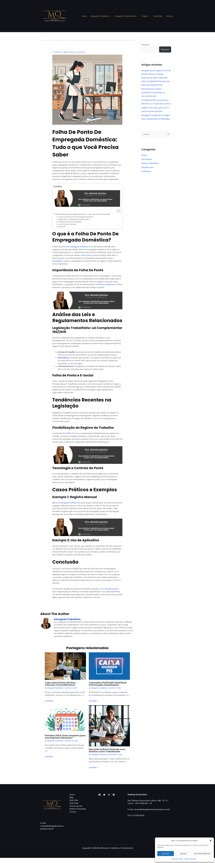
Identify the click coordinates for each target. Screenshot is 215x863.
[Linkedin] (114, 795)
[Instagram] (109, 795)
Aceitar (165, 853)
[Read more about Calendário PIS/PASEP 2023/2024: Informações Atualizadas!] (109, 666)
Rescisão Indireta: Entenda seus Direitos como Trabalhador (107, 750)
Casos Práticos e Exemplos (67, 224)
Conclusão (62, 227)
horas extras (86, 255)
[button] (210, 840)
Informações (146, 159)
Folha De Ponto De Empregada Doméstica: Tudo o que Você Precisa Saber (82, 214)
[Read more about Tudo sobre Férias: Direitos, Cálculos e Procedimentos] (65, 666)
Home (72, 794)
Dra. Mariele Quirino (110, 589)
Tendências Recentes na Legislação (70, 222)
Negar (183, 853)
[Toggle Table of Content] (117, 211)
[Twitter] (104, 795)
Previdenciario (147, 167)
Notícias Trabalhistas (150, 163)
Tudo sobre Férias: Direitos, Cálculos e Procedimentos (60, 683)
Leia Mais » (49, 701)
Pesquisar (145, 44)
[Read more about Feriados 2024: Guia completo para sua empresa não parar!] (65, 718)
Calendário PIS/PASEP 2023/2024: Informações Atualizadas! (108, 683)
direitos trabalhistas (106, 284)
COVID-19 (69, 433)
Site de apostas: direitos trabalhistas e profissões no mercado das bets (153, 92)
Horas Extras (63, 358)
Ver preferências (202, 853)
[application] (110, 16)
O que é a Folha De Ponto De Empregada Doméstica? (76, 217)
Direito (144, 155)
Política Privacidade (190, 859)
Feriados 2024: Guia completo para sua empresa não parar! (65, 736)
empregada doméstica (78, 246)
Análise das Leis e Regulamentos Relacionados (74, 219)
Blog (71, 797)
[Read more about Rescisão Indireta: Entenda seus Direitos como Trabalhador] (109, 725)
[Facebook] (100, 795)
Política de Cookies (177, 859)
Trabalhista (58, 52)
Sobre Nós (73, 800)
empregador (57, 261)
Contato (72, 812)
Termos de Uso (75, 806)
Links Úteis (73, 803)
